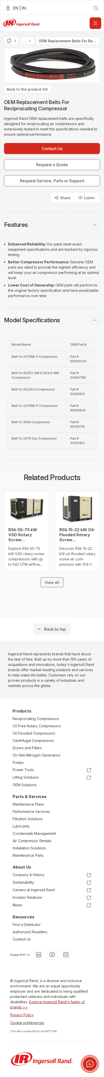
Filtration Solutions (28, 819)
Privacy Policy (22, 1015)
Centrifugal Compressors (33, 740)
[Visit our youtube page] (52, 954)
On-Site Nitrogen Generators (36, 755)
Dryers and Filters (27, 748)
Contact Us (22, 939)
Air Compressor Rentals (32, 841)
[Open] (95, 23)
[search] (96, 8)
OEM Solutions (25, 785)
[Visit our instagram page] (66, 954)
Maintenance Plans (28, 804)
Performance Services (31, 811)
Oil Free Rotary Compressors (37, 726)
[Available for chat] (90, 1064)
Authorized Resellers (30, 932)
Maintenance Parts (28, 855)
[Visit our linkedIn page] (38, 954)
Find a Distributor (27, 924)
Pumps (18, 762)
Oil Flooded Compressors (34, 733)
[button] (52, 224)
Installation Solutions (29, 848)
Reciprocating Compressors (36, 718)
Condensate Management (34, 833)
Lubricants (21, 826)
